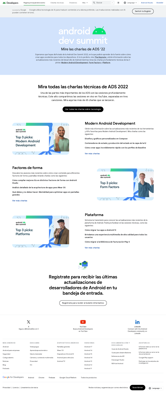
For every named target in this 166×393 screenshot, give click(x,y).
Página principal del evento (34, 3)
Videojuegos (34, 347)
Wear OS (60, 350)
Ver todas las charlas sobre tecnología (83, 109)
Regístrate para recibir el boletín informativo (83, 303)
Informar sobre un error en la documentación (149, 353)
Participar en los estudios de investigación (149, 362)
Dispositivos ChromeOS (65, 354)
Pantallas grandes (63, 347)
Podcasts (6, 368)
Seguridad (6, 354)
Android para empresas (11, 350)
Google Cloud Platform (68, 378)
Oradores (73, 3)
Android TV (61, 361)
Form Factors (95, 63)
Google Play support (146, 358)
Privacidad (33, 361)
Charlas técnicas (57, 3)
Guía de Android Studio (120, 349)
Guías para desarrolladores (121, 353)
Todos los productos (89, 378)
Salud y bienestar (36, 354)
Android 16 (88, 350)
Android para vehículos (65, 358)
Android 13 (88, 361)
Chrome (41, 378)
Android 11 (88, 368)
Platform (106, 63)
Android (6, 347)
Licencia (16, 387)
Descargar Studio (118, 360)
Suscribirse (137, 387)
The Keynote (100, 57)
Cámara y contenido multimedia (41, 358)
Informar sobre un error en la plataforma (149, 348)
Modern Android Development (74, 63)
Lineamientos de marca (29, 387)
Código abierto (8, 358)
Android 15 (88, 354)
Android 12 (88, 365)
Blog (4, 365)
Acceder (160, 3)
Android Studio (147, 3)
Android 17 (88, 347)
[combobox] (103, 3)
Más (84, 3)
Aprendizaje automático (38, 350)
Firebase (52, 378)
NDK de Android (117, 363)
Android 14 (88, 358)
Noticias (5, 361)
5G (31, 365)
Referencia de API (118, 356)
